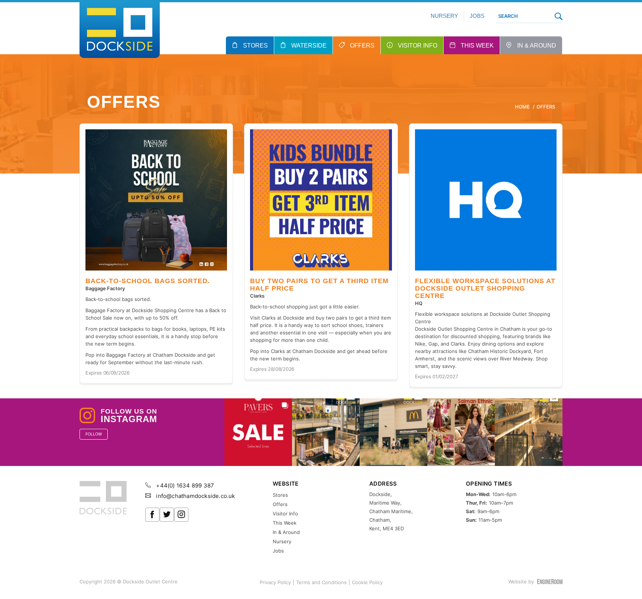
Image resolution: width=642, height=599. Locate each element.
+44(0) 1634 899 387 (184, 485)
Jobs (477, 16)
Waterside (309, 45)
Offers (362, 45)
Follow (93, 434)
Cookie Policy (367, 582)
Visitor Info (417, 45)
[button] (258, 432)
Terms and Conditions (321, 582)
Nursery (444, 16)
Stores (255, 45)
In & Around (536, 45)
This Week (477, 45)
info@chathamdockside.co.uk (195, 495)
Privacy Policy (275, 582)
